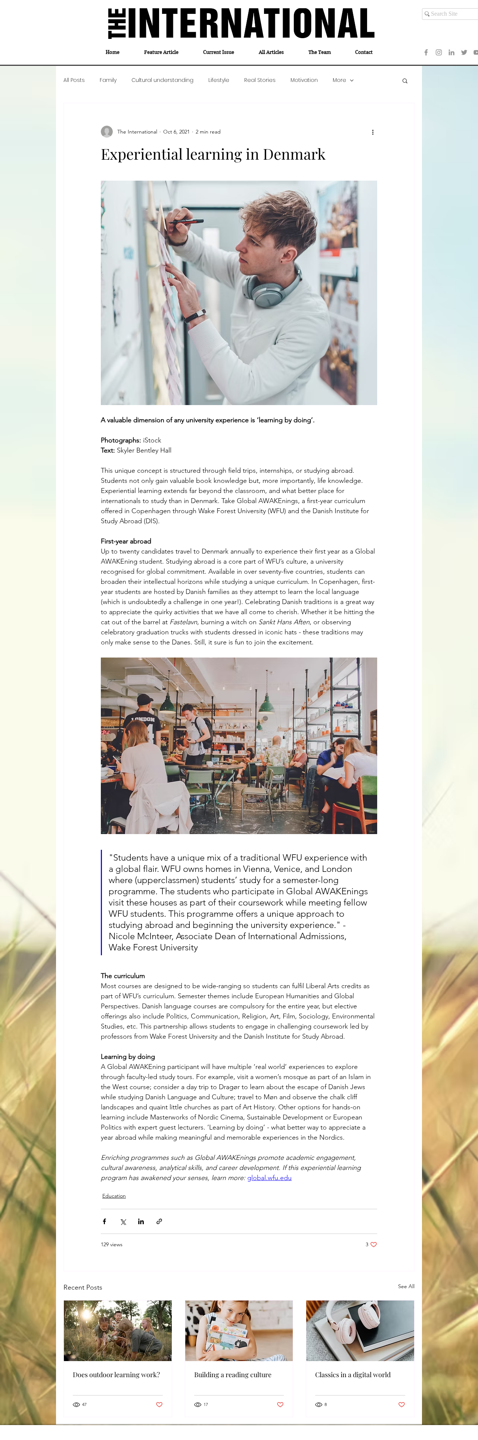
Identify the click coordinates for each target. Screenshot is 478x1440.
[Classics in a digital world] (360, 1330)
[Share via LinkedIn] (141, 1221)
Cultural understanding (162, 80)
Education (114, 1195)
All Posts (74, 80)
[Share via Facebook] (104, 1221)
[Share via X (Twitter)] (122, 1221)
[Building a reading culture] (239, 1330)
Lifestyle (218, 80)
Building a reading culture (232, 1374)
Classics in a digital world (353, 1374)
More (339, 80)
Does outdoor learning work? (116, 1374)
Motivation (304, 80)
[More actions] (372, 131)
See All (406, 1286)
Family (108, 80)
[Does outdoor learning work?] (118, 1330)
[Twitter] (464, 52)
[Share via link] (159, 1221)
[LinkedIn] (451, 52)
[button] (405, 80)
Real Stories (260, 80)
